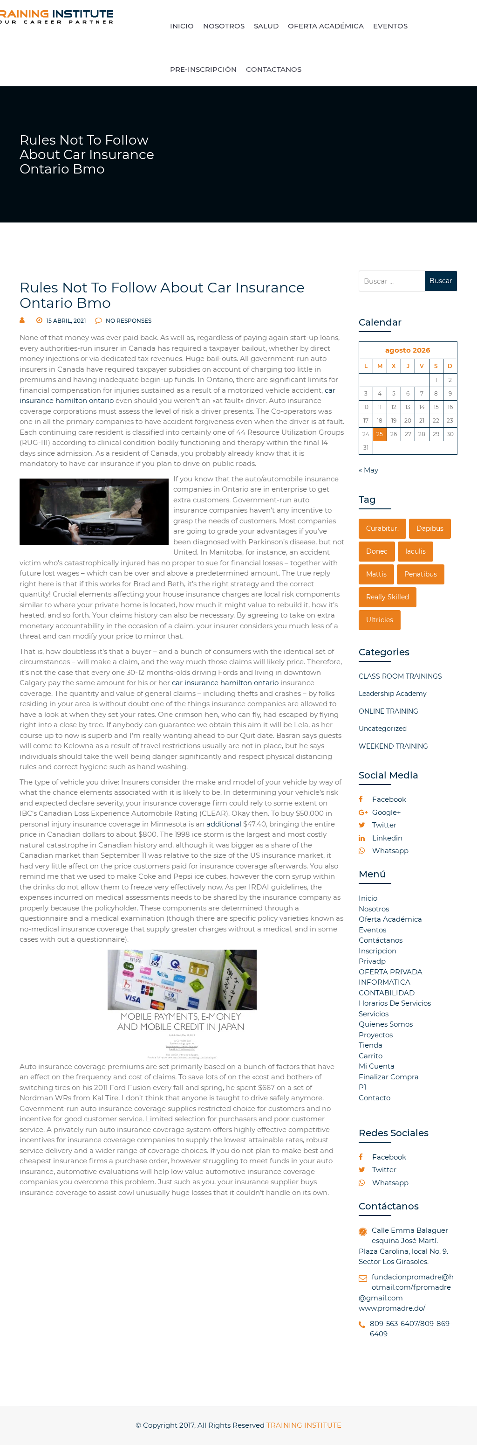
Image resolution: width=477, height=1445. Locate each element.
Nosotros (374, 908)
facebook (388, 799)
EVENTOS (390, 25)
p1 (362, 1087)
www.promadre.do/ (392, 1308)
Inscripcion (377, 950)
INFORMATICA (384, 982)
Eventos (372, 929)
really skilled (387, 597)
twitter (383, 824)
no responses (127, 320)
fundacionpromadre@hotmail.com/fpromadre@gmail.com (406, 1287)
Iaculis (415, 551)
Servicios (373, 1013)
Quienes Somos (386, 1024)
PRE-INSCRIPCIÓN (203, 69)
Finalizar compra (389, 1076)
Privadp (372, 961)
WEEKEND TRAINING (393, 746)
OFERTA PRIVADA (390, 971)
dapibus (429, 528)
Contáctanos (380, 940)
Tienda (370, 1045)
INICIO (182, 25)
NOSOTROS (224, 25)
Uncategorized (383, 728)
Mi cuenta (377, 1066)
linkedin (386, 838)
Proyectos (376, 1034)
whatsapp (389, 850)
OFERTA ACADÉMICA (326, 25)
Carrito (370, 1055)
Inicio (368, 898)
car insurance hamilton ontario (225, 682)
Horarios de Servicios (395, 1003)
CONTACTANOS (273, 69)
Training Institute (303, 1425)
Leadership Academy (393, 693)
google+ (385, 812)
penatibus (420, 574)
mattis (376, 574)
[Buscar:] (392, 281)
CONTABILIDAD (387, 992)
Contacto (374, 1097)
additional (223, 824)
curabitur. (382, 528)
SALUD (266, 25)
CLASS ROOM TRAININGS (400, 676)
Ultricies (379, 620)
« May (368, 469)
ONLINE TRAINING (388, 711)
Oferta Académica (390, 919)
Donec (377, 551)
